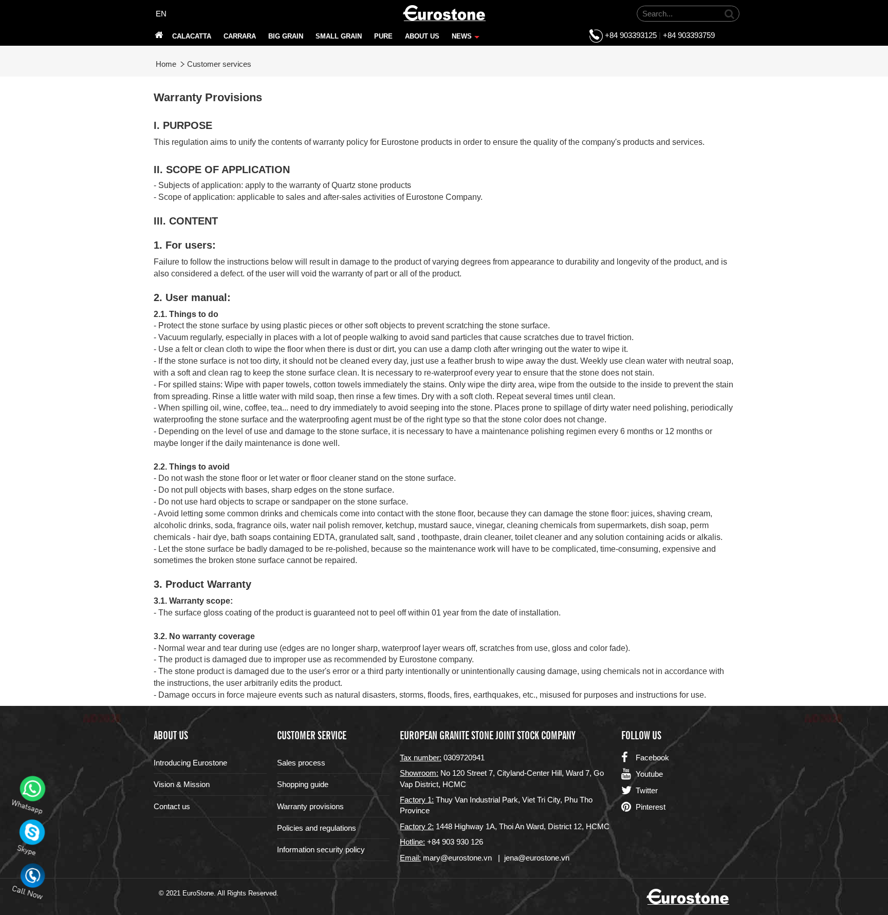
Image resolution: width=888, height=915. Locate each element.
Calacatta (191, 36)
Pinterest (650, 806)
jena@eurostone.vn (536, 857)
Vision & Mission (182, 784)
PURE (383, 36)
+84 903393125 (631, 35)
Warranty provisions (310, 806)
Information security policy (321, 849)
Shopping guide (302, 784)
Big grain (285, 36)
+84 (434, 841)
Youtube (649, 774)
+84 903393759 (689, 35)
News (464, 38)
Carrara (240, 36)
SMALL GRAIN (339, 36)
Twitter (647, 790)
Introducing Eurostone (190, 762)
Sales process (301, 762)
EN (161, 13)
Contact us (172, 806)
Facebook (652, 757)
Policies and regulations (316, 828)
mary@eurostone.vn (457, 857)
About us (422, 36)
